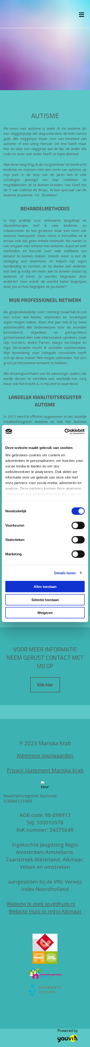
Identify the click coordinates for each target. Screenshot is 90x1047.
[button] (45, 684)
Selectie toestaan (45, 600)
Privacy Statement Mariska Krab (45, 770)
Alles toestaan (45, 587)
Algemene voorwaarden (45, 755)
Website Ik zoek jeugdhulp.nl (41, 903)
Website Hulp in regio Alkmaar (45, 911)
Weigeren (45, 613)
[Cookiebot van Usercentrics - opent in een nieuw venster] (65, 431)
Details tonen (65, 573)
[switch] (78, 525)
